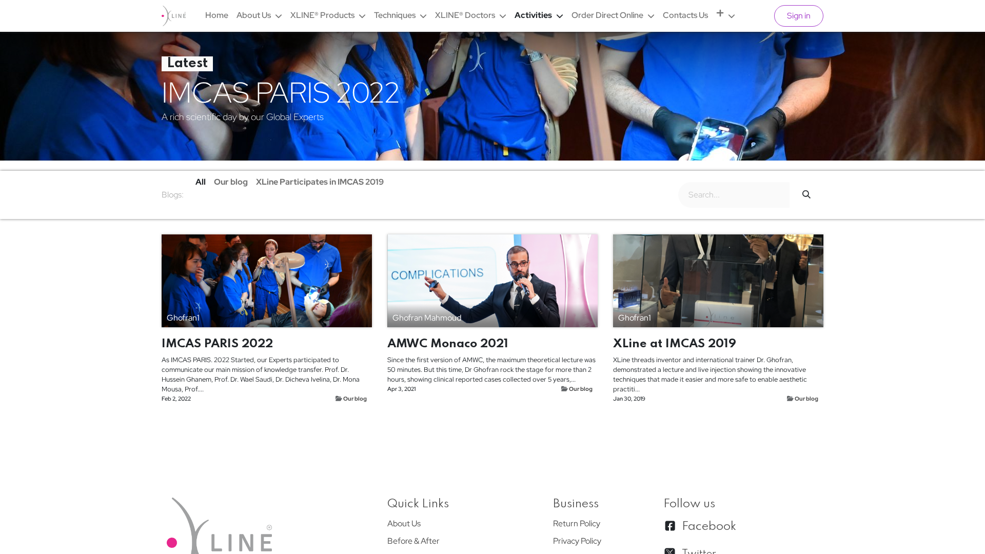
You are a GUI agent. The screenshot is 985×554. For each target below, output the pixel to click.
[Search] (806, 195)
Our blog (355, 398)
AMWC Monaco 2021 (447, 344)
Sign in (799, 15)
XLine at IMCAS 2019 (674, 344)
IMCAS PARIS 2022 (217, 344)
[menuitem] (216, 15)
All (200, 181)
